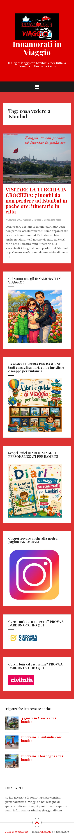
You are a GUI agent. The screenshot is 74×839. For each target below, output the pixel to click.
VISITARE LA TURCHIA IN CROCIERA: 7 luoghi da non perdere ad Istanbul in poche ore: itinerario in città (36, 200)
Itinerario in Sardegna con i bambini (42, 758)
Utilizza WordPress (17, 831)
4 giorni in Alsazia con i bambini (38, 720)
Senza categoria (52, 219)
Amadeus (45, 831)
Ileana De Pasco (32, 219)
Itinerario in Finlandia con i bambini (41, 739)
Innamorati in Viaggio (37, 48)
